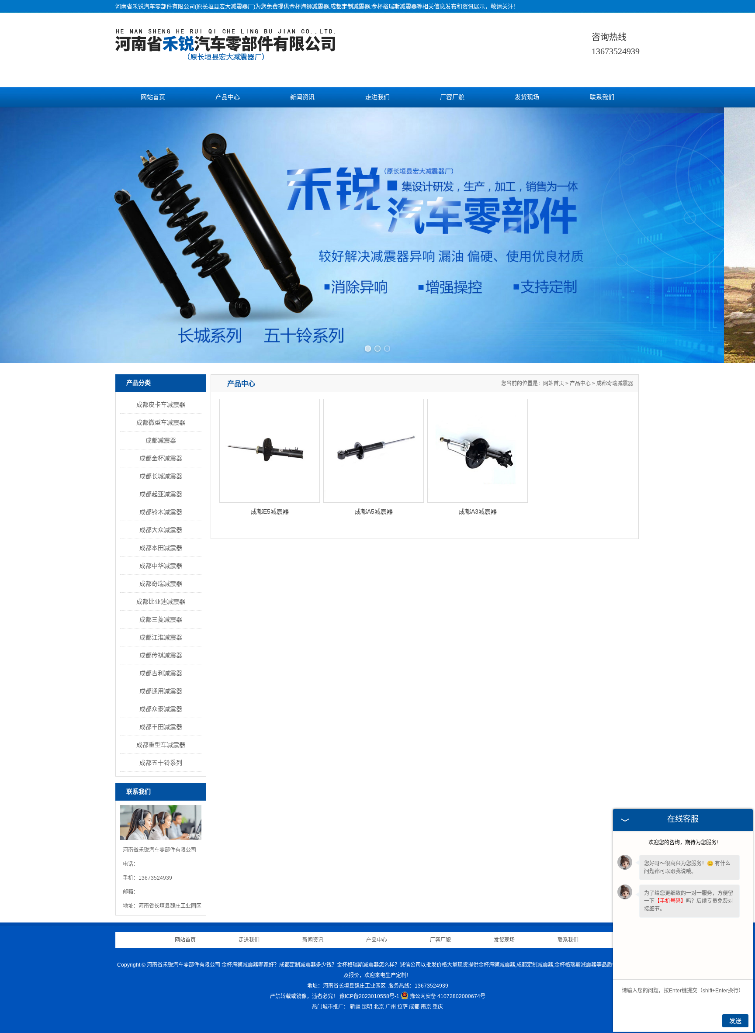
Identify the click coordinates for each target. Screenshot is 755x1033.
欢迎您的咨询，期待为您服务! (683, 843)
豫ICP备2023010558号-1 (369, 996)
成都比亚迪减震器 (160, 601)
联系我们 (602, 97)
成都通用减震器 (160, 691)
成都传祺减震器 (160, 655)
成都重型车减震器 (160, 744)
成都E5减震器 (270, 511)
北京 (379, 1007)
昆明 (367, 1007)
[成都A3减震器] (477, 451)
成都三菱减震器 (160, 619)
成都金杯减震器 (160, 458)
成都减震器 (160, 440)
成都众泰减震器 (160, 708)
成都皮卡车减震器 (160, 404)
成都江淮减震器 (160, 637)
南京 (426, 1007)
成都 (414, 1007)
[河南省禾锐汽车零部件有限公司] (226, 56)
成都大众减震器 (160, 529)
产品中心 (227, 97)
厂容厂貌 (452, 97)
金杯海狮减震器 (309, 6)
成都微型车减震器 (160, 422)
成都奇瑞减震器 (160, 583)
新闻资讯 (302, 97)
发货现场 (527, 97)
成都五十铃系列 (160, 762)
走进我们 (377, 97)
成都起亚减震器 (160, 494)
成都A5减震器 (374, 511)
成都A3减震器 (478, 511)
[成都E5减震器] (269, 451)
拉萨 (402, 1007)
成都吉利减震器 (160, 673)
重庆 (438, 1007)
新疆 (355, 1007)
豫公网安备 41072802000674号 (447, 996)
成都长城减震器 (160, 476)
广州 (390, 1007)
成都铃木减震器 (160, 511)
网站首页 (153, 97)
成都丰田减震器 (160, 726)
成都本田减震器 (160, 547)
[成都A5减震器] (373, 451)
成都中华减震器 (160, 565)
